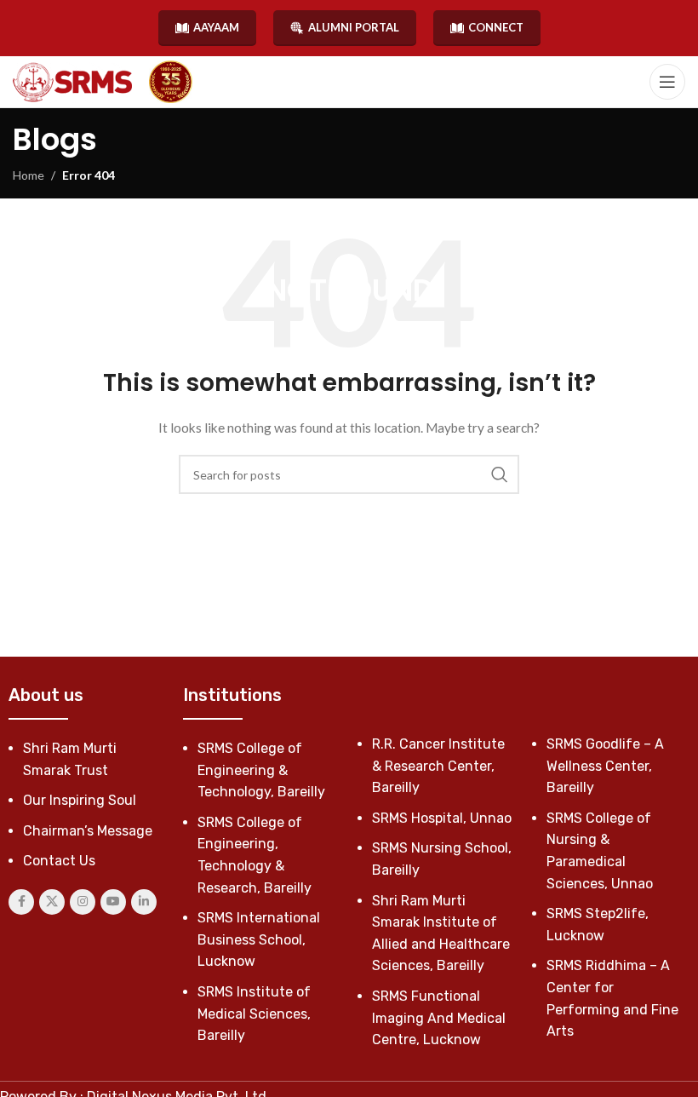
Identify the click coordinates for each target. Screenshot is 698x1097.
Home (28, 175)
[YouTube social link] (113, 902)
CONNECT (496, 27)
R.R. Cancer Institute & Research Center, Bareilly (438, 765)
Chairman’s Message (87, 831)
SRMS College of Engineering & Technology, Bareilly (261, 770)
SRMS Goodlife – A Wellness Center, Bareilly (605, 765)
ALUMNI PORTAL (353, 27)
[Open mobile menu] (667, 82)
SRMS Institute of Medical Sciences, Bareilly (254, 1013)
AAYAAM (216, 27)
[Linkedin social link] (144, 902)
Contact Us (59, 861)
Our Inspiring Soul (79, 800)
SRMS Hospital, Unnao (442, 818)
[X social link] (52, 902)
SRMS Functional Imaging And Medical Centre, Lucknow (439, 1018)
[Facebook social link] (21, 902)
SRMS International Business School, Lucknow (258, 939)
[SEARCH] (499, 474)
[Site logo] (72, 82)
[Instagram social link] (82, 902)
